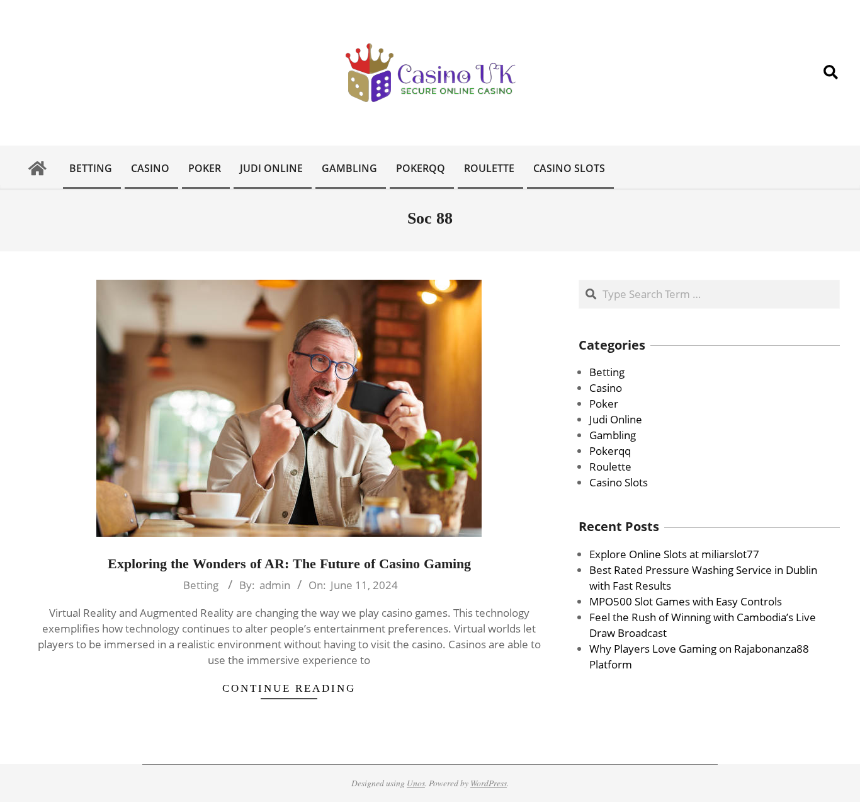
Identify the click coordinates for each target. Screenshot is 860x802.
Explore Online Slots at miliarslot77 (674, 554)
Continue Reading (289, 688)
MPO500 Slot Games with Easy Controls (685, 601)
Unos (416, 783)
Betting (200, 585)
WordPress (488, 783)
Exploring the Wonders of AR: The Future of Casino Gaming (289, 563)
